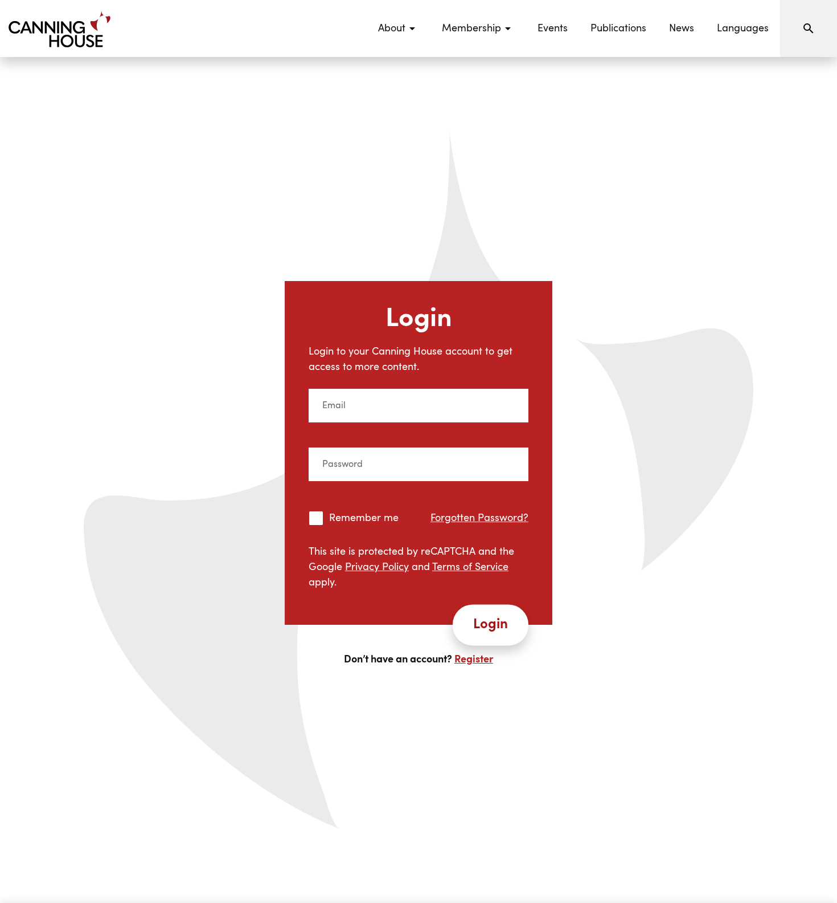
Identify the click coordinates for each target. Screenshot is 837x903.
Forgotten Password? (479, 518)
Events (553, 28)
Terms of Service (470, 567)
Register (473, 659)
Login (490, 625)
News (681, 28)
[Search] (808, 28)
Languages (743, 28)
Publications (618, 28)
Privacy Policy (377, 567)
